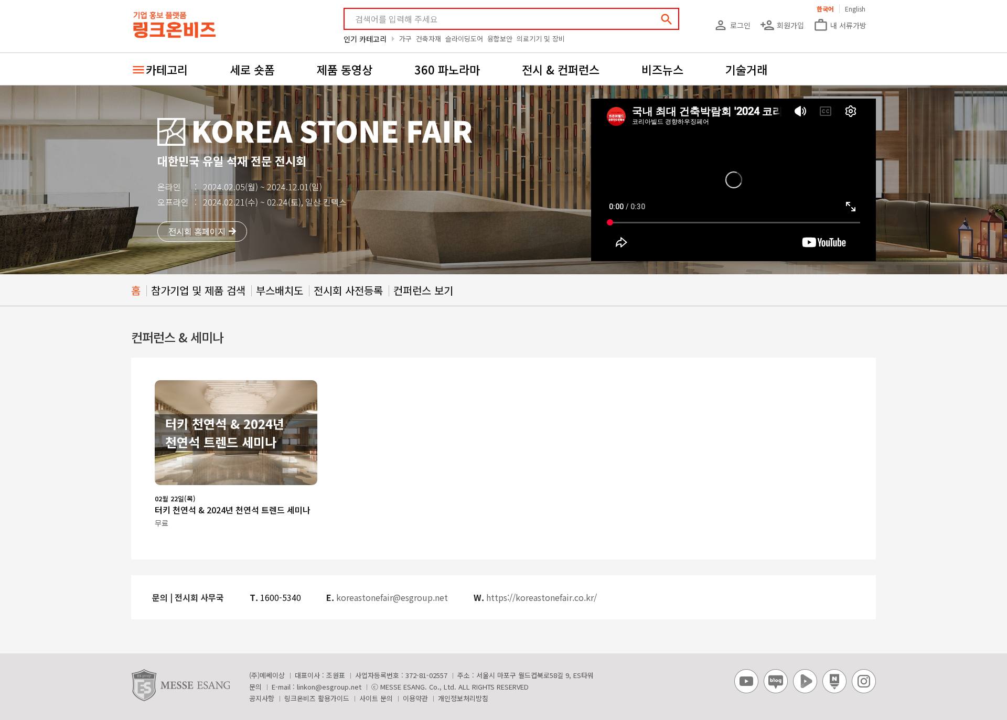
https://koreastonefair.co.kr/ (541, 597)
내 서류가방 (839, 25)
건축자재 (428, 39)
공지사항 (261, 698)
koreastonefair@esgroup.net (392, 597)
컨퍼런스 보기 (423, 290)
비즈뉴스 (662, 69)
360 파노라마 (447, 69)
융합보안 (499, 39)
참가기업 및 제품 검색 (198, 290)
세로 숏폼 (252, 69)
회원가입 (782, 25)
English (855, 8)
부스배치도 (279, 290)
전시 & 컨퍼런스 (560, 69)
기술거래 (746, 69)
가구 (405, 39)
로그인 (732, 25)
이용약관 (415, 698)
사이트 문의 (376, 698)
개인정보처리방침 (463, 698)
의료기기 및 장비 (541, 39)
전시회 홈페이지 (197, 231)
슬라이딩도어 (464, 39)
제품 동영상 (344, 69)
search (666, 19)
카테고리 (167, 69)
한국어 (825, 8)
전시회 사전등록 (348, 290)
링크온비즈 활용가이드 (316, 698)
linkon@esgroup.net (329, 687)
